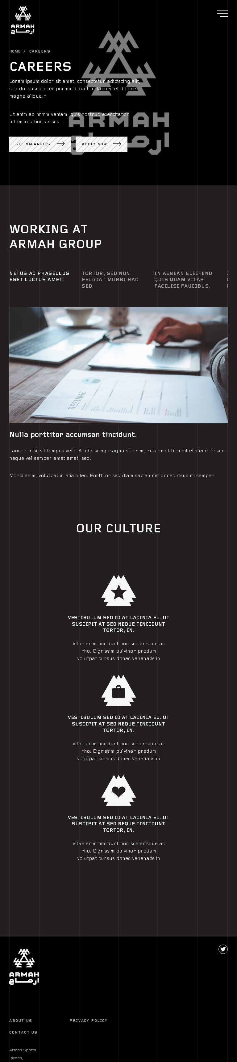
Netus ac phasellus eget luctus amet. (39, 277)
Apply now (94, 144)
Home (14, 51)
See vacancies (33, 144)
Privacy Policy (88, 1020)
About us (20, 1020)
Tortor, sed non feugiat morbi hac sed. (110, 280)
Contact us (23, 1032)
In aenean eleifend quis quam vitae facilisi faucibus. (183, 280)
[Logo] (24, 966)
